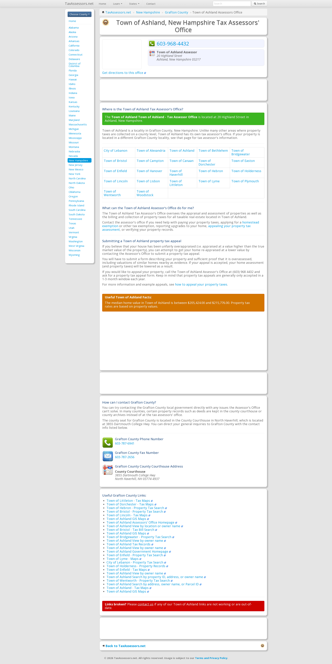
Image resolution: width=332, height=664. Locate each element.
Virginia (73, 237)
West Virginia (76, 246)
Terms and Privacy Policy (211, 658)
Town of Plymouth (245, 181)
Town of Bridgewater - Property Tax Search (139, 537)
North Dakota (77, 183)
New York (74, 174)
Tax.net (79, 3)
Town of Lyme (209, 181)
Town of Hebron (211, 171)
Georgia (73, 75)
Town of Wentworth (112, 193)
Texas (72, 223)
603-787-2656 (124, 457)
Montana (74, 147)
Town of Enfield (115, 171)
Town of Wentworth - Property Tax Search (139, 580)
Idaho (72, 84)
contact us (145, 604)
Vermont (74, 232)
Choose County (79, 14)
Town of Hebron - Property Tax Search (136, 508)
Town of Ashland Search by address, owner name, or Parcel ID (153, 584)
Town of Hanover (149, 171)
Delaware (74, 59)
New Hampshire (78, 160)
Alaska (72, 32)
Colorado (74, 50)
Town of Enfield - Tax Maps (127, 569)
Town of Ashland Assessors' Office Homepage (141, 522)
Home (102, 3)
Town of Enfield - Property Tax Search (135, 555)
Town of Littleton (176, 183)
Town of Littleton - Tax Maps (129, 500)
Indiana (73, 93)
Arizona (73, 36)
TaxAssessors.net (118, 12)
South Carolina (77, 210)
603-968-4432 (173, 43)
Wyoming (74, 255)
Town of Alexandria (151, 150)
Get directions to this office (123, 73)
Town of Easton (243, 161)
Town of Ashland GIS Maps (127, 519)
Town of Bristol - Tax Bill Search (131, 530)
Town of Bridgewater (240, 152)
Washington (76, 241)
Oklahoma (74, 192)
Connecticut (75, 54)
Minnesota (75, 133)
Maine (72, 115)
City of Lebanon (115, 150)
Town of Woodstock (145, 193)
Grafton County (176, 12)
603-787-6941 (124, 443)
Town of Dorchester (207, 162)
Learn (117, 3)
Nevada (73, 156)
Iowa (72, 97)
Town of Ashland (181, 150)
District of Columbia (74, 65)
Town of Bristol (115, 161)
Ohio (71, 187)
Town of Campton (150, 161)
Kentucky (74, 106)
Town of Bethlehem (213, 150)
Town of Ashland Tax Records (129, 544)
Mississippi (75, 138)
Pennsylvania (76, 201)
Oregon (73, 196)
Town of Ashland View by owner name (135, 540)
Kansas (73, 102)
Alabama (74, 27)
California (74, 45)
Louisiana (74, 111)
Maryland (74, 120)
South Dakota (77, 214)
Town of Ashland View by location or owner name (144, 526)
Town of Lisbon (148, 181)
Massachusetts (78, 124)
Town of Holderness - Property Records (136, 566)
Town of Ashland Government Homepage (138, 551)
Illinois (72, 88)
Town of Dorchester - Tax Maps (130, 504)
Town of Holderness (246, 171)
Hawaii (73, 79)
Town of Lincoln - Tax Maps (127, 515)
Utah (71, 228)
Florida (73, 70)
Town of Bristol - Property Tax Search (135, 511)
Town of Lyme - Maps (123, 559)
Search (260, 3)
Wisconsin (74, 250)
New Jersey (75, 165)
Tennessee (75, 219)
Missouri (74, 142)
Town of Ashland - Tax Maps (128, 588)
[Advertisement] (183, 89)
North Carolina (77, 178)
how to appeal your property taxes (201, 284)
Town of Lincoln (116, 181)
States (133, 3)
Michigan (74, 129)
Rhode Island (76, 205)
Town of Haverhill (176, 173)
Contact (150, 3)
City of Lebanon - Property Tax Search (135, 562)
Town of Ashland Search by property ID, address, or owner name (155, 577)
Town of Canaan (181, 161)
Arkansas (74, 41)
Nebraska (74, 151)
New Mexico (76, 169)
